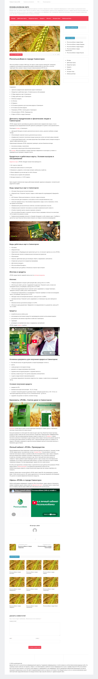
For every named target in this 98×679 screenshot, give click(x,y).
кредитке (49, 436)
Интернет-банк (56, 18)
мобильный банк (22, 466)
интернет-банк (37, 452)
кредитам (42, 275)
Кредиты (42, 18)
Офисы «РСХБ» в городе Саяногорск (20, 114)
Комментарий (13, 621)
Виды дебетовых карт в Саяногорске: (21, 96)
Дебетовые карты (22, 18)
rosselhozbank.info (19, 7)
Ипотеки (49, 18)
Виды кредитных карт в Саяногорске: (21, 94)
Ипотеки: (14, 101)
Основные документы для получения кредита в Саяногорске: (27, 105)
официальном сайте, (37, 485)
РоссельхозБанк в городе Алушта (75, 52)
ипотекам (36, 275)
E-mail (37, 638)
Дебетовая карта (21, 258)
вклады (18, 128)
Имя (11, 638)
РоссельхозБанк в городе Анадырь (75, 44)
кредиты (20, 325)
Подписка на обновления (28, 1)
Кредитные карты (33, 18)
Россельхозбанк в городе (21, 24)
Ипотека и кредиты (16, 98)
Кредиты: (14, 103)
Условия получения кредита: (19, 107)
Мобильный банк (66, 18)
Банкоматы (12, 428)
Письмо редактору (46, 1)
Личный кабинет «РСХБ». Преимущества (21, 112)
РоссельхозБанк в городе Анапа (75, 42)
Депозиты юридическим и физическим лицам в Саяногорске (26, 89)
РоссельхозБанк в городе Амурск (75, 46)
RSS (38, 1)
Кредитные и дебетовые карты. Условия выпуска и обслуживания (28, 92)
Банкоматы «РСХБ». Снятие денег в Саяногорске (24, 109)
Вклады (13, 18)
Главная (12, 24)
